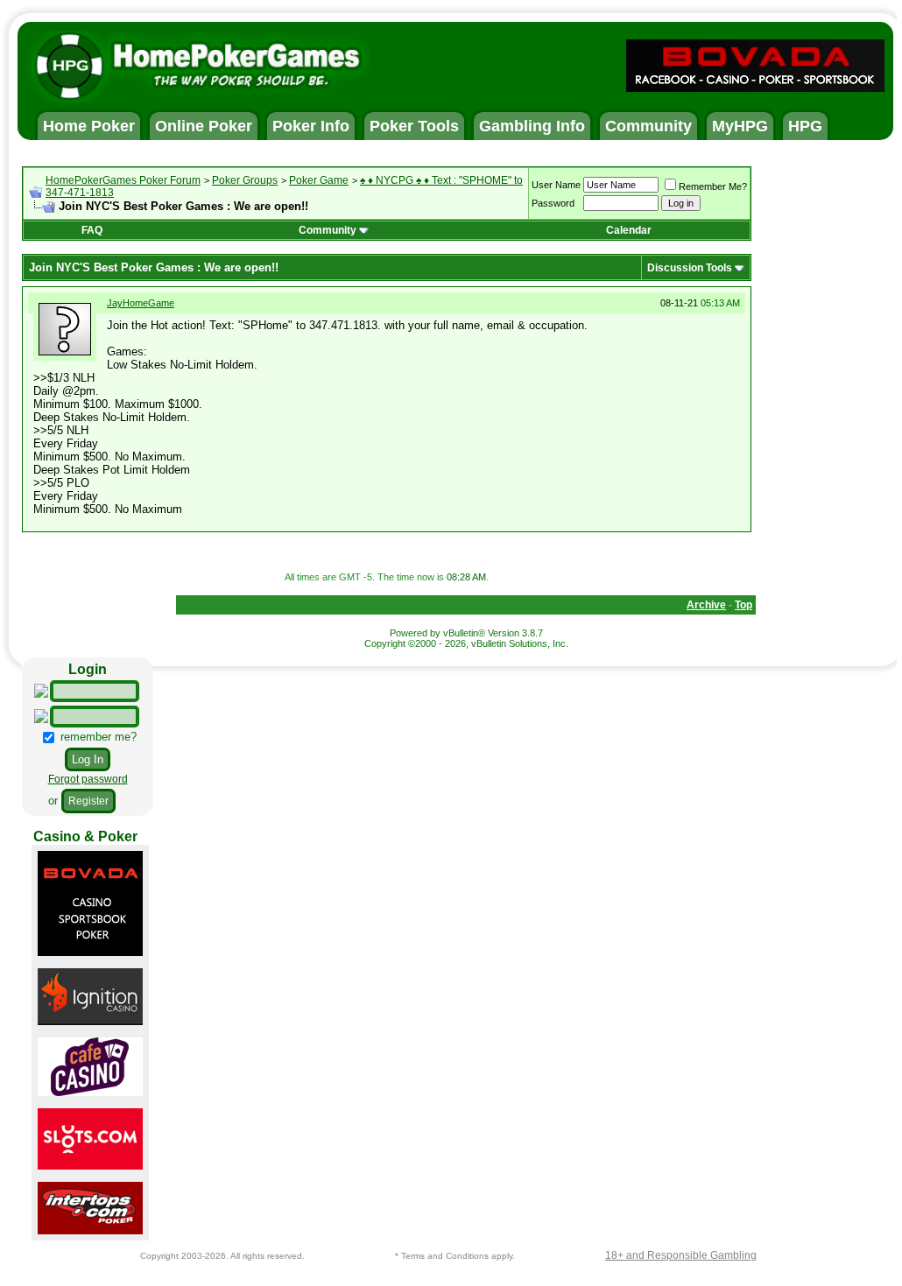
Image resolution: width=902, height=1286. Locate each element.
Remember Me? (713, 186)
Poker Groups (245, 180)
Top (743, 605)
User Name (556, 184)
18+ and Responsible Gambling (681, 1255)
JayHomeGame (140, 303)
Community (327, 230)
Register (88, 801)
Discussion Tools (689, 268)
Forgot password (88, 779)
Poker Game (319, 180)
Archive (706, 605)
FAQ (91, 230)
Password (553, 203)
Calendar (629, 230)
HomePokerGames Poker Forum (123, 180)
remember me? (97, 736)
